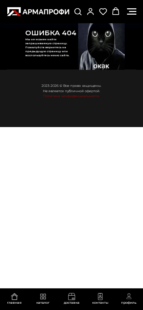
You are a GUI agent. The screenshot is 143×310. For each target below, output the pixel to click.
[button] (78, 11)
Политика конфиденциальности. (71, 96)
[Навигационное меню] (131, 11)
